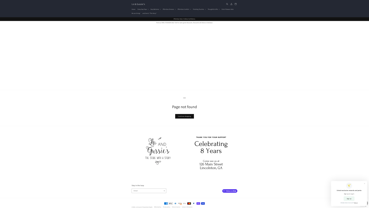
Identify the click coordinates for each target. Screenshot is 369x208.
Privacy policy (166, 207)
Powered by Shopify (147, 207)
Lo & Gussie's (139, 207)
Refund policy (157, 207)
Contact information (187, 207)
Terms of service (176, 207)
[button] (142, 9)
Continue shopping (184, 116)
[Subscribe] (164, 191)
